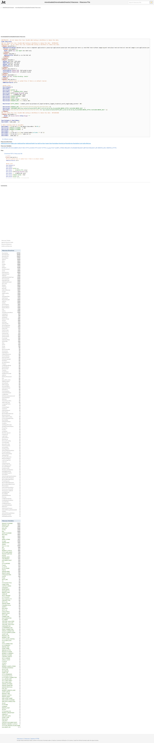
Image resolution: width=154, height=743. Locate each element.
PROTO (11, 570)
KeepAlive (11, 360)
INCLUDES (11, 534)
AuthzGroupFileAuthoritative (11, 476)
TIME (11, 538)
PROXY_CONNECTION (11, 629)
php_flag (11, 288)
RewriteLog (11, 439)
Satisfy (11, 303)
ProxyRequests (11, 481)
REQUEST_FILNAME (11, 651)
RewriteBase (55, 143)
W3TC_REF (11, 615)
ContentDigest (11, 407)
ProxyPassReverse (11, 457)
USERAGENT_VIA (11, 626)
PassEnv (11, 429)
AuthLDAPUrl (11, 437)
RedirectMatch (11, 307)
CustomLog (11, 434)
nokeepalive (11, 587)
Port (11, 309)
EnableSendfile (11, 468)
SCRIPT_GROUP (11, 692)
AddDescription (11, 381)
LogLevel (11, 461)
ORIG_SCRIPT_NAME (11, 698)
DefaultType (11, 412)
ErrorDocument (11, 269)
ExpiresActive (11, 272)
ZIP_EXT (11, 709)
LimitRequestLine (11, 503)
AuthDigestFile (11, 449)
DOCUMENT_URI (10, 727)
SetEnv (11, 311)
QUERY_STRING (59, 148)
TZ (11, 581)
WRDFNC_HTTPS (111, 148)
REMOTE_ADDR (11, 573)
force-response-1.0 (11, 598)
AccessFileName (11, 466)
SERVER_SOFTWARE (11, 684)
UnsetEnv (11, 423)
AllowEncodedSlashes (11, 469)
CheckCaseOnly (11, 445)
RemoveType (11, 368)
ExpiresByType (11, 280)
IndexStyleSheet (11, 388)
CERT (11, 642)
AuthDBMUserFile (11, 471)
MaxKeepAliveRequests (11, 477)
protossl (11, 555)
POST (53, 148)
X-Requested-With (11, 574)
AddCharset (11, 298)
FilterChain (11, 328)
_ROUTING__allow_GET (11, 623)
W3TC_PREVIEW (11, 595)
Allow (43, 143)
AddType (40, 143)
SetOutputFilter (11, 296)
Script (80, 143)
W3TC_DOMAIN (11, 658)
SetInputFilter (11, 455)
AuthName (11, 317)
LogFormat (11, 436)
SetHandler (11, 341)
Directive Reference (6, 244)
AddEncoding (14, 143)
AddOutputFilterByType (31, 143)
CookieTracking (11, 463)
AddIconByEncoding (11, 416)
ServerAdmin (11, 447)
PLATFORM (11, 704)
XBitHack (11, 399)
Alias (11, 343)
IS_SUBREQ (11, 619)
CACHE (3, 148)
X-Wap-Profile (11, 584)
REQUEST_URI (93, 148)
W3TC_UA (11, 610)
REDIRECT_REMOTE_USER (11, 690)
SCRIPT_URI (11, 672)
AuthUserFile (11, 323)
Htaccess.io (20, 738)
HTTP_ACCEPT (11, 597)
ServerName (11, 383)
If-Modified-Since (11, 605)
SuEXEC (11, 511)
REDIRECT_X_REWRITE (11, 653)
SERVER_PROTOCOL (11, 687)
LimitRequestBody (11, 365)
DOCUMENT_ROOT (16, 148)
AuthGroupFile (11, 336)
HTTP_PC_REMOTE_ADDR (11, 632)
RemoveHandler (11, 349)
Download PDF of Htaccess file (13, 153)
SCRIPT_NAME (11, 648)
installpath (11, 706)
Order (50, 143)
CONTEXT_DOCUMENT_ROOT (11, 722)
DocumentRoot (11, 386)
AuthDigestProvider (11, 424)
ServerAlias (11, 474)
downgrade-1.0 (11, 590)
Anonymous (11, 351)
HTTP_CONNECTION (11, 643)
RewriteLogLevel (11, 432)
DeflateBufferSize (11, 495)
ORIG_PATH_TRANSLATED (11, 701)
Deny (11, 262)
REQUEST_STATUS (11, 695)
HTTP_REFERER (11, 563)
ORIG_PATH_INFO (11, 716)
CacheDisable (11, 442)
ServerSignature (11, 325)
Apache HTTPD (35, 738)
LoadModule (11, 394)
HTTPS (44, 148)
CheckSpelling (11, 391)
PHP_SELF (11, 688)
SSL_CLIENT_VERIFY (11, 680)
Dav (11, 378)
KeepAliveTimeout (11, 514)
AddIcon (11, 375)
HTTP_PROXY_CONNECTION (11, 677)
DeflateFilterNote (11, 421)
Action (11, 344)
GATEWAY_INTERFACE (11, 667)
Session (11, 320)
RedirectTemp (11, 319)
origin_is (11, 664)
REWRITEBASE (11, 589)
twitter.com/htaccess (7, 246)
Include (11, 291)
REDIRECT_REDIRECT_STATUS (11, 724)
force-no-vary (11, 546)
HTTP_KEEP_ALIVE (11, 640)
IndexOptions (11, 352)
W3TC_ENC (11, 579)
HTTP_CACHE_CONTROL (11, 639)
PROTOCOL (11, 719)
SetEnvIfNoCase (87, 143)
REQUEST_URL (11, 635)
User (11, 295)
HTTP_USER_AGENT (11, 552)
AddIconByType (11, 402)
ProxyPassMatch (11, 452)
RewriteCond (62, 143)
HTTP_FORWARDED (11, 674)
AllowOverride (11, 335)
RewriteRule (76, 143)
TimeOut (11, 370)
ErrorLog (11, 497)
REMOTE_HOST (11, 613)
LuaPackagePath (11, 460)
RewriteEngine (69, 143)
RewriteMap (11, 420)
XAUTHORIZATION (11, 618)
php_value (11, 283)
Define (11, 347)
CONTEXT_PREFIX (11, 586)
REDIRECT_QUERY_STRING (11, 666)
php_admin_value (11, 380)
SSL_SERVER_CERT (11, 679)
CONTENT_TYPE (11, 600)
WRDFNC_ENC (102, 148)
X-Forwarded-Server (11, 675)
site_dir (11, 703)
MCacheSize (11, 485)
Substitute (11, 408)
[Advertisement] (77, 21)
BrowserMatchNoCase (11, 413)
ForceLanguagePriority (11, 418)
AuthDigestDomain (11, 465)
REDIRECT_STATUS (11, 550)
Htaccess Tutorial (6, 240)
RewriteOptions (11, 327)
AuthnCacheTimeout (11, 508)
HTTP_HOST (38, 148)
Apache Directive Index (7, 242)
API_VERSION (11, 671)
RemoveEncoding (11, 441)
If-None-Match (11, 611)
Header (47, 143)
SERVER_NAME (11, 571)
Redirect (11, 267)
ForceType (11, 338)
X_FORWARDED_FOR (11, 627)
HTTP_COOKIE (29, 148)
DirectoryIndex (11, 278)
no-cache (11, 566)
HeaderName (11, 372)
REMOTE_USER (11, 592)
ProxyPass (11, 428)
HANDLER (11, 594)
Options (11, 259)
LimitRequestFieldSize (11, 500)
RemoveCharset (11, 415)
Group (11, 346)
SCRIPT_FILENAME (11, 533)
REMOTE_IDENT (11, 696)
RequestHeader (11, 299)
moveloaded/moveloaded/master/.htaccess (28, 7)
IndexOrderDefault (11, 392)
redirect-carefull (11, 659)
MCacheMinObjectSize (11, 479)
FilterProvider (11, 330)
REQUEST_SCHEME (11, 655)
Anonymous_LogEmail (11, 490)
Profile (11, 578)
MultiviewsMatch (11, 458)
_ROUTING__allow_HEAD (11, 621)
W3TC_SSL (11, 602)
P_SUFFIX (11, 661)
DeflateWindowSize (11, 516)
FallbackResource (11, 354)
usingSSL (11, 663)
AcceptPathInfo (11, 362)
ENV (24, 148)
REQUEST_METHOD (83, 148)
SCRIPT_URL (11, 634)
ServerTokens (11, 304)
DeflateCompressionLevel (11, 396)
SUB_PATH (11, 720)
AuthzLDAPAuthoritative (11, 450)
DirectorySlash (11, 357)
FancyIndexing (11, 355)
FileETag (11, 286)
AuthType (11, 322)
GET (11, 547)
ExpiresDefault (11, 274)
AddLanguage (11, 384)
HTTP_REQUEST (11, 645)
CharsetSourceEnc (11, 400)
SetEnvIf (11, 301)
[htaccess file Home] (3, 2)
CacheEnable (11, 501)
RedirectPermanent (11, 376)
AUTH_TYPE (11, 669)
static (11, 536)
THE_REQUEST (11, 558)
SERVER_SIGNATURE (11, 685)
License (10, 139)
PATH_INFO (11, 608)
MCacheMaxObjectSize (11, 482)
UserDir (11, 405)
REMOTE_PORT (11, 708)
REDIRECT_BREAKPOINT (11, 712)
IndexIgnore (11, 314)
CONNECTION (11, 616)
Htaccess (27, 738)
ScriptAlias (11, 431)
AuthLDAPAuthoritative (11, 487)
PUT (11, 562)
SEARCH (11, 607)
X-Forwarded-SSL (11, 711)
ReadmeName (11, 367)
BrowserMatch (11, 306)
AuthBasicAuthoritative (11, 426)
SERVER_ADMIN (11, 603)
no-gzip (48, 148)
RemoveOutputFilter (11, 453)
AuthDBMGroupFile (11, 473)
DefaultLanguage (11, 359)
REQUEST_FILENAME (71, 148)
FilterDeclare (11, 333)
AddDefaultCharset (8, 7)
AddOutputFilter (21, 143)
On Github (5, 139)
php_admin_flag (11, 444)
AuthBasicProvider (11, 373)
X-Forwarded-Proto (11, 582)
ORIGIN (11, 544)
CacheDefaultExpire (11, 505)
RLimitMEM (11, 493)
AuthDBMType (11, 492)
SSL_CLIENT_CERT (11, 682)
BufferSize (11, 506)
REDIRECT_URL (11, 637)
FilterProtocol (11, 331)
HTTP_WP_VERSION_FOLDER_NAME (11, 725)
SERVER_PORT (11, 542)
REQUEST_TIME (11, 693)
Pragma (11, 565)
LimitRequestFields (11, 498)
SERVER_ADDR (11, 557)
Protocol (11, 364)
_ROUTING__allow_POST (11, 624)
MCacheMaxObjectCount (11, 484)
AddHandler (11, 315)
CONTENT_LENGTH (11, 656)
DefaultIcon (11, 389)
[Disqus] (75, 211)
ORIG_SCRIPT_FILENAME (11, 700)
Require (11, 285)
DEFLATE (8, 148)
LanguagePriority (11, 404)
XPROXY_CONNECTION (11, 631)
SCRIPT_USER (11, 717)
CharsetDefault (11, 397)
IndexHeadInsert (11, 410)
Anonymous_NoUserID (11, 489)
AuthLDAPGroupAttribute (11, 513)
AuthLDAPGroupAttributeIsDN (11, 510)
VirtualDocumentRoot (11, 312)
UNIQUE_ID (11, 714)
